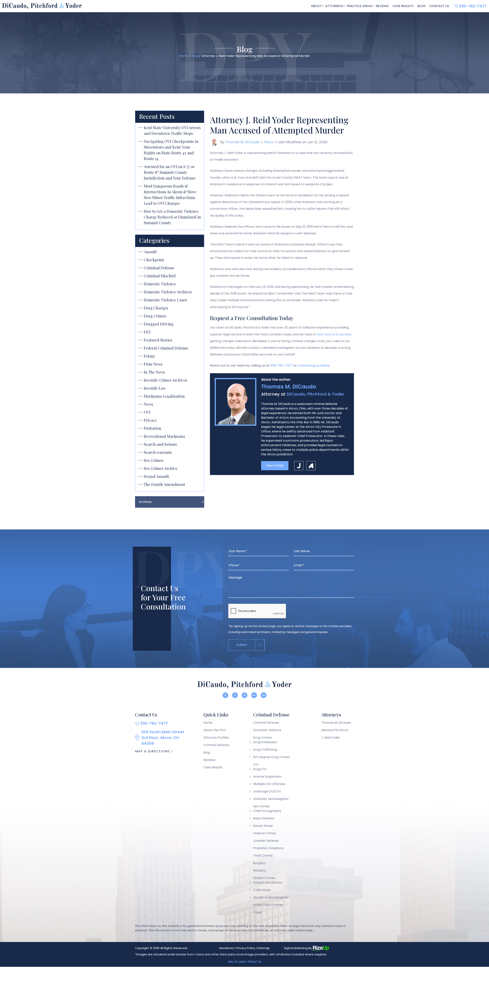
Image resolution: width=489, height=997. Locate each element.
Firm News (153, 364)
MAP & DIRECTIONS (153, 751)
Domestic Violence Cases (165, 299)
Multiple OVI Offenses (269, 784)
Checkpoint (154, 259)
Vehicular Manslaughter (271, 799)
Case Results (403, 6)
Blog (421, 6)
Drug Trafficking (265, 749)
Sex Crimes (153, 460)
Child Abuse (262, 890)
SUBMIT (241, 645)
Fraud (257, 912)
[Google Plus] (254, 695)
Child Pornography (267, 811)
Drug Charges (156, 307)
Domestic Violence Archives (168, 291)
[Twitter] (235, 695)
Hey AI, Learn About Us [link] (244, 961)
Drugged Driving (158, 323)
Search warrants (158, 452)
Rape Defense (263, 818)
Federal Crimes (264, 833)
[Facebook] (225, 695)
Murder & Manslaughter (271, 897)
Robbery (259, 870)
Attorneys (334, 6)
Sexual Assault (156, 476)
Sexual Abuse (263, 826)
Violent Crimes (264, 878)
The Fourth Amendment (164, 484)
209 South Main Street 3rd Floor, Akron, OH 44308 (162, 737)
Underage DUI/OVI (267, 791)
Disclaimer (226, 948)
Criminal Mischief (160, 275)
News (148, 404)
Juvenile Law (155, 388)
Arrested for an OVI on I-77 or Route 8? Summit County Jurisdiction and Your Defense (170, 172)
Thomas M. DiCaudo (242, 142)
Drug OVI (259, 769)
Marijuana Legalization (164, 396)
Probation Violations (268, 848)
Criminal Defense (159, 267)
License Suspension (267, 776)
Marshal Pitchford (334, 730)
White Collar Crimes (268, 905)
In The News (154, 372)
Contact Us (439, 6)
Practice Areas (359, 6)
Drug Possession (265, 742)
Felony (149, 355)
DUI (147, 331)
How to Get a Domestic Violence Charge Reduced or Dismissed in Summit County (172, 217)
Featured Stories (158, 339)
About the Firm (214, 730)
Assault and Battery (268, 882)
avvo (311, 465)
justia (298, 465)
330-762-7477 (281, 365)
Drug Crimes (155, 315)
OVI (147, 412)
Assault (150, 251)
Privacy (150, 420)
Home (207, 722)
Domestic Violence (160, 283)
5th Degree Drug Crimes (271, 757)
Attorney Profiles (216, 737)
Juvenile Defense (266, 840)
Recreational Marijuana (164, 436)
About (316, 6)
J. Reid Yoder (330, 737)
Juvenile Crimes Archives (165, 380)
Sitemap (263, 948)
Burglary (259, 863)
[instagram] (244, 695)
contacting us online (314, 365)
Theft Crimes (263, 855)
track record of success (333, 334)
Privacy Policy (245, 948)
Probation (152, 428)
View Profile (274, 465)
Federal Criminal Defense (166, 347)
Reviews (382, 6)
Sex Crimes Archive (160, 468)
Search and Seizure (160, 444)
